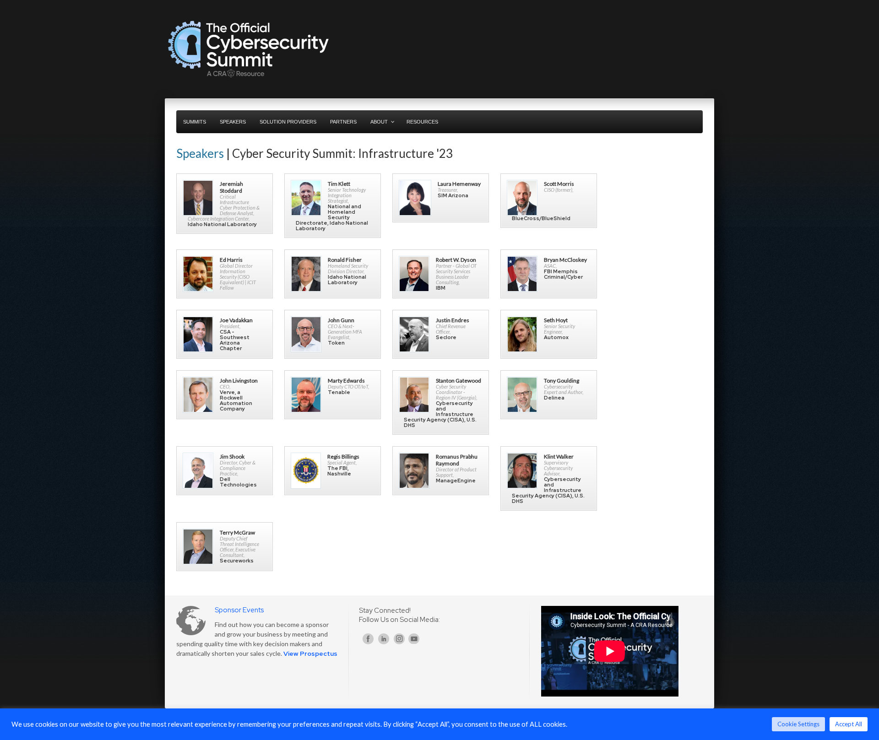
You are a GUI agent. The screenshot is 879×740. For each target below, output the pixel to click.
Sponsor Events (239, 610)
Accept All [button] (848, 724)
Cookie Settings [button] (798, 724)
